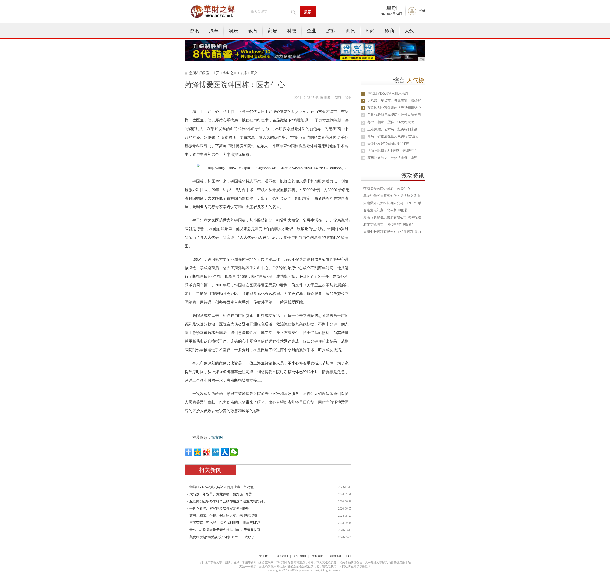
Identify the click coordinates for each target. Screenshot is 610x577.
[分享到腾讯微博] (215, 452)
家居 (272, 30)
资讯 (194, 30)
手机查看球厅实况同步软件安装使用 (394, 115)
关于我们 (264, 556)
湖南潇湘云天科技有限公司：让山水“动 (392, 203)
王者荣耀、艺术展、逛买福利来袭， (394, 129)
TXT (348, 556)
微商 (389, 30)
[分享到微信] (234, 452)
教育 (253, 30)
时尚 (370, 30)
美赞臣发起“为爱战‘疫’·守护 (388, 143)
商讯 (350, 30)
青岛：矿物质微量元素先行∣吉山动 (392, 136)
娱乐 (233, 30)
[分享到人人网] (225, 452)
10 (363, 158)
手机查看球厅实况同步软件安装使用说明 (219, 508)
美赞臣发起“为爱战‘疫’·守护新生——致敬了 (221, 537)
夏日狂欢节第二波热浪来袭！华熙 (392, 158)
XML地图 (300, 556)
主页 (216, 73)
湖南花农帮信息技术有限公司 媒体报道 (392, 217)
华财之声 (230, 73)
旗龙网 (217, 437)
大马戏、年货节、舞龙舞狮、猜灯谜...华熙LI (222, 494)
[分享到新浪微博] (206, 452)
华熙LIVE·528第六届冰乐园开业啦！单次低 (221, 487)
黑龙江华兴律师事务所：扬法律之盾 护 (392, 196)
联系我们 (282, 556)
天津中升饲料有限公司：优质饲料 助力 (392, 231)
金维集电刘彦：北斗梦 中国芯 (385, 210)
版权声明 (317, 556)
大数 (409, 30)
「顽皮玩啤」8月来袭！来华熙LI (391, 150)
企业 (311, 30)
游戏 (331, 30)
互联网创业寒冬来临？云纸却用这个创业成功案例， (227, 501)
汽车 (214, 30)
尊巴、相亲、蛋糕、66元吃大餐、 (392, 122)
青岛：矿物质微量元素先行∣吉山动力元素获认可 (224, 530)
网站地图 (335, 556)
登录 (422, 10)
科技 (292, 30)
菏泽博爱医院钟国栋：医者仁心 (386, 189)
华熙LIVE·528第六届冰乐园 (387, 93)
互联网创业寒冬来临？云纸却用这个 (394, 108)
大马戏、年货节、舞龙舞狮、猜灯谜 (394, 100)
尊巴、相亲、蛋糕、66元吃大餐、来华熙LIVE (223, 515)
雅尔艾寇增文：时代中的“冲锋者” (388, 224)
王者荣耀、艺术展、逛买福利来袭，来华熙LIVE (225, 523)
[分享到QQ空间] (197, 452)
